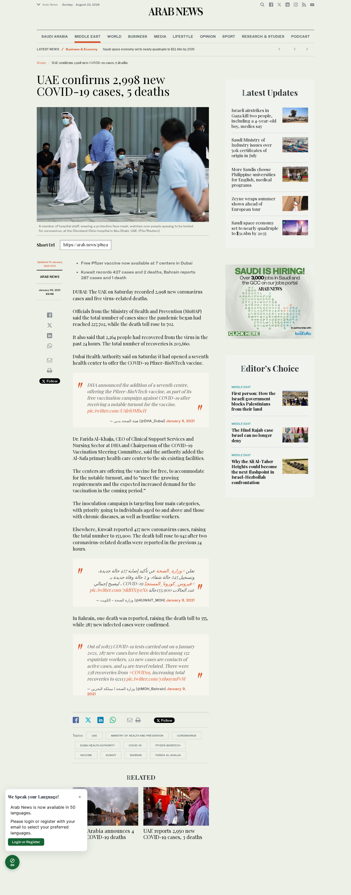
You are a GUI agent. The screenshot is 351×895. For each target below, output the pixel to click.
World (114, 36)
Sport (228, 36)
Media (160, 36)
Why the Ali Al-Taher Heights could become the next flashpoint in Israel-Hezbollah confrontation (254, 471)
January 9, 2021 (180, 421)
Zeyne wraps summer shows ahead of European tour (253, 204)
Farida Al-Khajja (168, 755)
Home (41, 62)
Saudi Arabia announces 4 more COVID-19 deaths (103, 833)
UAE (94, 735)
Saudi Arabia (54, 36)
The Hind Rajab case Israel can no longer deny (252, 435)
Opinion (208, 36)
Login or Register (26, 842)
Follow (51, 381)
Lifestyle (183, 36)
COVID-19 (135, 745)
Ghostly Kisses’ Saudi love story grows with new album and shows (149, 49)
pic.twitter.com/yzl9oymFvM (155, 679)
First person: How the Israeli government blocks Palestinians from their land (253, 401)
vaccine (86, 755)
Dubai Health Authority (97, 745)
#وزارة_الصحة (170, 571)
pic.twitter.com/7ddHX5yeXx (118, 590)
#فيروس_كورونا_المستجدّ (169, 583)
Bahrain (136, 755)
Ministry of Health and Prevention (137, 735)
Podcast (300, 36)
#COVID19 (139, 672)
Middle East (87, 36)
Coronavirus (186, 735)
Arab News (50, 4)
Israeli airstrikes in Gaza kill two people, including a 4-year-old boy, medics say (254, 118)
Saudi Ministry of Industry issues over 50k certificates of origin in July (252, 147)
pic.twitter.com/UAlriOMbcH (116, 411)
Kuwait (111, 755)
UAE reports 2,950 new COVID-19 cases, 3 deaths (172, 833)
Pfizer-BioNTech (167, 745)
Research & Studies (263, 36)
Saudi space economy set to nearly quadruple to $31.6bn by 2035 (255, 228)
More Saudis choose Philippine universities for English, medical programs (253, 177)
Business (137, 36)
